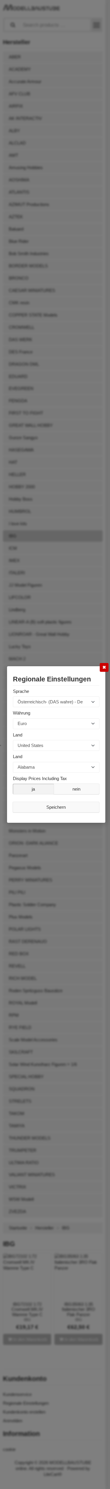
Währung (21, 712)
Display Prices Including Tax (40, 778)
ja (33, 788)
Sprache (21, 691)
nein (76, 788)
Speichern (56, 807)
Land (17, 734)
